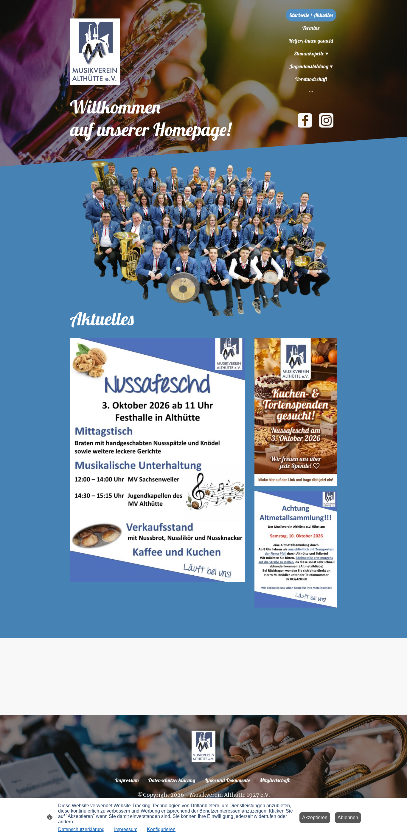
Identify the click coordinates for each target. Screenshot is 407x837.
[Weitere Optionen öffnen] (311, 92)
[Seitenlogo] (95, 51)
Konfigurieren (161, 829)
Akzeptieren (314, 817)
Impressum (125, 829)
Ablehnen (348, 817)
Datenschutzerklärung (81, 829)
